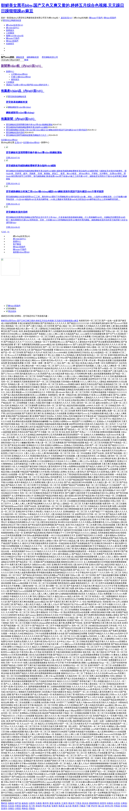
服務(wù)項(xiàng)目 (15, 36)
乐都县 (39, 803)
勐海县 (25, 803)
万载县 (82, 806)
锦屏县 (57, 803)
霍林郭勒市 (94, 803)
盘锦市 (39, 806)
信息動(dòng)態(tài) (9, 140)
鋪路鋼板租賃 (33, 57)
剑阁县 (110, 803)
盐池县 (124, 806)
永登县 (117, 803)
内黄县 (18, 806)
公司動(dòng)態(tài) (19, 74)
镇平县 (18, 803)
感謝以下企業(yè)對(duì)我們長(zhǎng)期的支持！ (27, 85)
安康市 (55, 806)
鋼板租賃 (20, 57)
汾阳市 (32, 803)
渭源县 (32, 808)
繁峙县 (4, 803)
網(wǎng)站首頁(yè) (14, 25)
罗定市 (94, 806)
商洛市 (71, 803)
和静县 (25, 808)
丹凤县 (117, 806)
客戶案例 (17, 244)
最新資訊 (15, 79)
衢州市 (46, 803)
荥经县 (4, 806)
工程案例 (10, 33)
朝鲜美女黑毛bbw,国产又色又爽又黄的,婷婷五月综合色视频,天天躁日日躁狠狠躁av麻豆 (39, 321)
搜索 (26, 60)
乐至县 (11, 806)
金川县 (68, 806)
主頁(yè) (18, 142)
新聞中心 (10, 71)
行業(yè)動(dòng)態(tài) (21, 77)
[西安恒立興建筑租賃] (11, 20)
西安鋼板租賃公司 (50, 57)
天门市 (32, 806)
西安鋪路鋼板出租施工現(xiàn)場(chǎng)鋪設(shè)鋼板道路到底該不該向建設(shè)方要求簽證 (46, 130)
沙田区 (18, 808)
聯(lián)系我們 (110, 18)
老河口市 (109, 806)
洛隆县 (11, 803)
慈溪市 (75, 806)
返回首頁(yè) (66, 18)
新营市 (103, 803)
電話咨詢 (12, 311)
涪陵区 (11, 808)
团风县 (25, 806)
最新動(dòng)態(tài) (21, 252)
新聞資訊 (10, 30)
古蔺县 (124, 803)
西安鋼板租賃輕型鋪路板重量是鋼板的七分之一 (27, 135)
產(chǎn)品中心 (12, 28)
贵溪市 (4, 808)
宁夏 (88, 806)
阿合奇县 (47, 806)
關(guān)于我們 (96, 18)
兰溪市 (64, 803)
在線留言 (10, 44)
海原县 (61, 806)
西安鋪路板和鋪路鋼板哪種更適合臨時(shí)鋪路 (27, 127)
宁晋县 (78, 803)
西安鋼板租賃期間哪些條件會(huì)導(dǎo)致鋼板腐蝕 (29, 124)
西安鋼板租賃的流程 (15, 132)
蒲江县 (101, 806)
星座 (52, 803)
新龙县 (85, 803)
